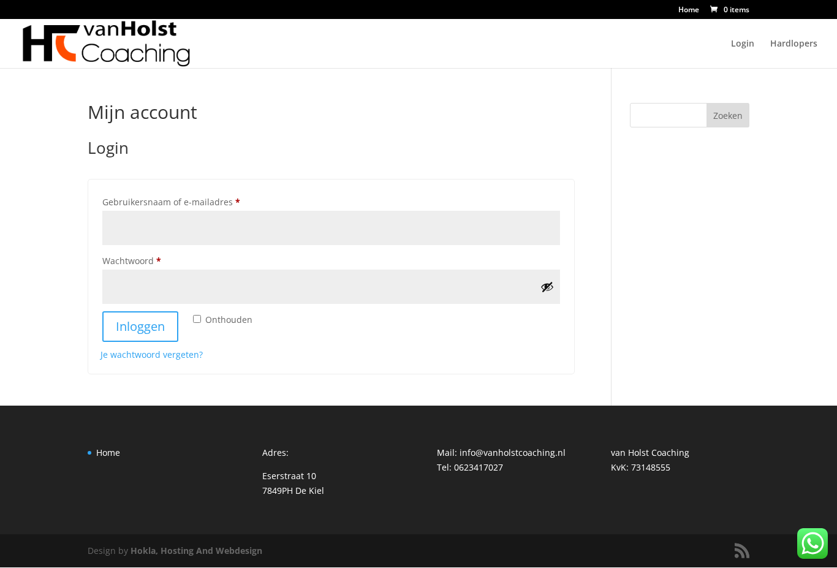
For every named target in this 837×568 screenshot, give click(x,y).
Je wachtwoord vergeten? (151, 354)
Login (742, 44)
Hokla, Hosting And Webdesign (196, 550)
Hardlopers (793, 44)
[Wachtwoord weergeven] (547, 286)
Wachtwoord (145, 260)
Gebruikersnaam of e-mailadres (185, 201)
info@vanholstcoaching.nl (513, 452)
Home (688, 10)
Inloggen (140, 326)
